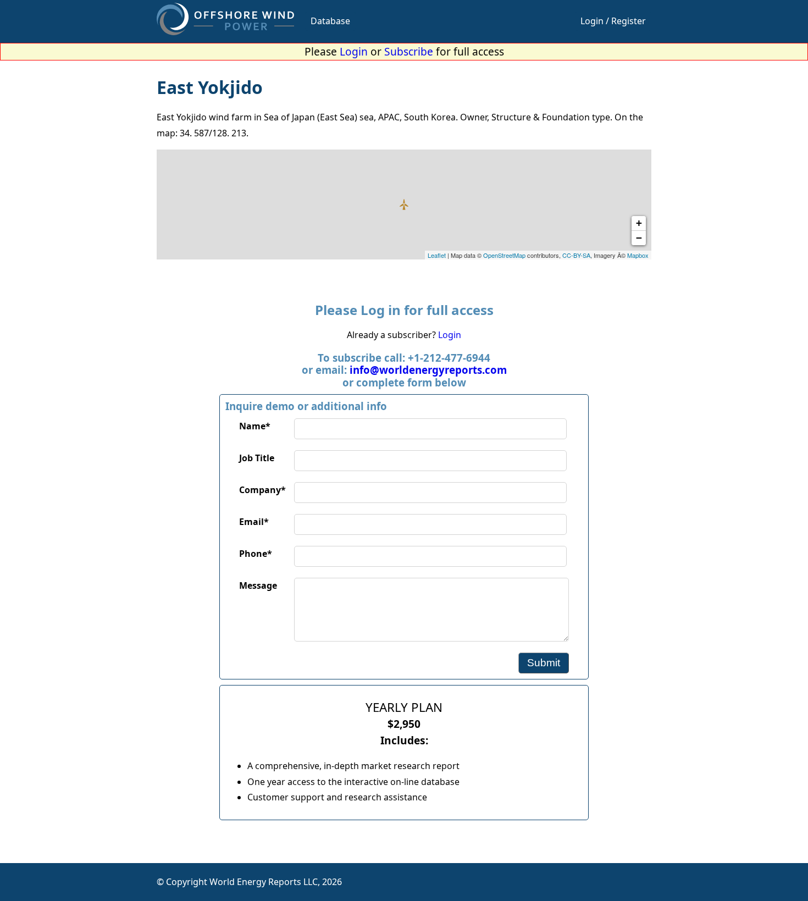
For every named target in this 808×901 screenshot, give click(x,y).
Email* (254, 522)
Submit (543, 662)
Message (258, 585)
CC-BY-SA (576, 255)
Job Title (256, 458)
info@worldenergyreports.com (428, 370)
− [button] (639, 238)
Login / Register (613, 21)
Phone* (255, 554)
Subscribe (408, 51)
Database (330, 21)
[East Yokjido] (404, 204)
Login (354, 51)
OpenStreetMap (504, 255)
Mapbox (638, 255)
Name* (254, 426)
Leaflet (437, 255)
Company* (262, 490)
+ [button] (639, 223)
